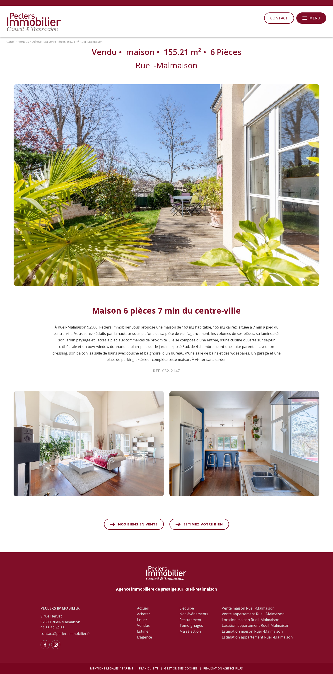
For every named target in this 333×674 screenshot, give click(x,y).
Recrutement (190, 619)
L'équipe (186, 608)
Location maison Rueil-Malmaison (250, 619)
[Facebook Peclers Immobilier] (45, 644)
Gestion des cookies (181, 668)
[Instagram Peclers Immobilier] (55, 644)
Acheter (143, 613)
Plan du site (149, 668)
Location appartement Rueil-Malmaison (255, 625)
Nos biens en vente (138, 524)
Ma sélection (190, 631)
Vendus (143, 625)
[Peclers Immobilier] (34, 30)
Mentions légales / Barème (112, 668)
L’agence (144, 637)
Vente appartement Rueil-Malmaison (253, 613)
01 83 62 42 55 (53, 627)
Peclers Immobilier (60, 608)
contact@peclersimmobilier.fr (65, 633)
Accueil (143, 608)
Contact (279, 18)
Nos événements (193, 613)
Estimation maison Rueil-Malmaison (252, 631)
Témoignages (191, 625)
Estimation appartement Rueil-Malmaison (257, 637)
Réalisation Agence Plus (223, 668)
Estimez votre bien (203, 524)
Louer (142, 619)
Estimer (143, 631)
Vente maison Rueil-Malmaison (248, 608)
